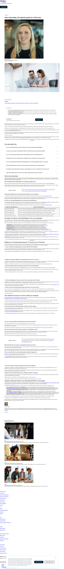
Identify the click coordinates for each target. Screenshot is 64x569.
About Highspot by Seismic (4, 533)
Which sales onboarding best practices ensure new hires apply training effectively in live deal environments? (24, 172)
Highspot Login (2, 535)
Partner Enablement (3, 503)
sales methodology (9, 356)
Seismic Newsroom (3, 549)
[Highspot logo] (3, 2)
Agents (1, 508)
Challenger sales (17, 267)
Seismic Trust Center (3, 553)
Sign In (4, 0)
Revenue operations (10, 227)
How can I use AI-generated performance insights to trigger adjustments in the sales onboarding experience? (24, 154)
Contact (1, 0)
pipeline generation (47, 202)
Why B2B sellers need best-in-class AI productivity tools (13, 463)
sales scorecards (25, 281)
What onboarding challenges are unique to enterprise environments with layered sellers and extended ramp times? (25, 165)
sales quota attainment (50, 183)
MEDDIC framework (24, 267)
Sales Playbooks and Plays (20, 103)
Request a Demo (2, 528)
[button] (55, 558)
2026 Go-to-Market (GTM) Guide (5, 522)
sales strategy (54, 284)
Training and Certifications (4, 538)
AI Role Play (2, 493)
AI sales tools (10, 313)
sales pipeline (32, 399)
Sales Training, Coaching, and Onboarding (31, 103)
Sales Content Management (4, 494)
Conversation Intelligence (4, 510)
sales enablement (16, 251)
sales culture (33, 378)
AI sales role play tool (12, 392)
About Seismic (2, 544)
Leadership (2, 546)
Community (2, 537)
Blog (1, 517)
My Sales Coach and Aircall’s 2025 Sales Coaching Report (35, 190)
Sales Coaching (2, 501)
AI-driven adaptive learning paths (14, 388)
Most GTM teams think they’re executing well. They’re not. (14, 441)
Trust (3, 565)
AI (0, 506)
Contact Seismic (2, 551)
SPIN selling (12, 267)
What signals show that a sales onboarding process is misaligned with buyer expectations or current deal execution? (25, 158)
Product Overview (3, 491)
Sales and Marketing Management (10, 103)
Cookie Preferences (5, 566)
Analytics (1, 505)
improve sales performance (42, 291)
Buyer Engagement (3, 498)
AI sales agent (44, 349)
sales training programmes (24, 137)
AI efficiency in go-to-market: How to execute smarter (13, 485)
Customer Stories (2, 520)
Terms (3, 564)
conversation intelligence (14, 310)
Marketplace (2, 540)
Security (1, 513)
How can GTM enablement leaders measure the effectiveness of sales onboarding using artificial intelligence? (24, 147)
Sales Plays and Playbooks (4, 496)
